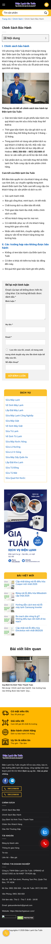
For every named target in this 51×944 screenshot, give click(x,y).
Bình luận (10, 301)
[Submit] (45, 12)
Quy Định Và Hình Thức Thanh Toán (17, 685)
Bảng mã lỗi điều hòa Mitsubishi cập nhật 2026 (31, 594)
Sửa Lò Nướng (13, 447)
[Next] (48, 675)
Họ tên (9, 324)
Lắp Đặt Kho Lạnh (14, 462)
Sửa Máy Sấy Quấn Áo (17, 457)
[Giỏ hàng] (46, 5)
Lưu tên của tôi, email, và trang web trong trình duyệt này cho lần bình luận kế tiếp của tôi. (25, 354)
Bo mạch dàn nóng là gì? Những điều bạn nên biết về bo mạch (31, 619)
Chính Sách (18, 19)
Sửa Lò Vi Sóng (13, 452)
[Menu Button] (6, 933)
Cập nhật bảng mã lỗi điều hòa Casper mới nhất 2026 (30, 582)
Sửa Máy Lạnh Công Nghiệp (19, 415)
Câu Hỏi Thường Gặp (11, 829)
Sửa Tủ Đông (12, 468)
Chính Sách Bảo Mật (11, 810)
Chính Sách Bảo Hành (11, 815)
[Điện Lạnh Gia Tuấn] (12, 758)
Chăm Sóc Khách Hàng (12, 824)
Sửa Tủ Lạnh (12, 431)
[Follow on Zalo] (12, 781)
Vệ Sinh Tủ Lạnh (14, 436)
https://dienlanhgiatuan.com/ (22, 911)
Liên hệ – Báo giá (9, 857)
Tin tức (5, 853)
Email (8, 337)
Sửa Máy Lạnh (13, 400)
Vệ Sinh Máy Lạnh (14, 405)
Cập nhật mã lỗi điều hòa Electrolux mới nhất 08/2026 (29, 629)
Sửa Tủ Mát (11, 473)
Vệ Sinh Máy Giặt (14, 426)
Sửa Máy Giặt (12, 421)
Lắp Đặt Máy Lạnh (14, 410)
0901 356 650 (15, 888)
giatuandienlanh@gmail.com (20, 905)
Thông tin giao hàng (10, 848)
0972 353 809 (41, 888)
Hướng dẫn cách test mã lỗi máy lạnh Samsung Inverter (29, 606)
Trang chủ (6, 19)
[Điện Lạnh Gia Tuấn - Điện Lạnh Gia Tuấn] (25, 5)
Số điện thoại (11, 362)
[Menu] (3, 4)
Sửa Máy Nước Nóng (16, 441)
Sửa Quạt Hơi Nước (15, 478)
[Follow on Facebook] (5, 781)
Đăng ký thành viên (10, 843)
